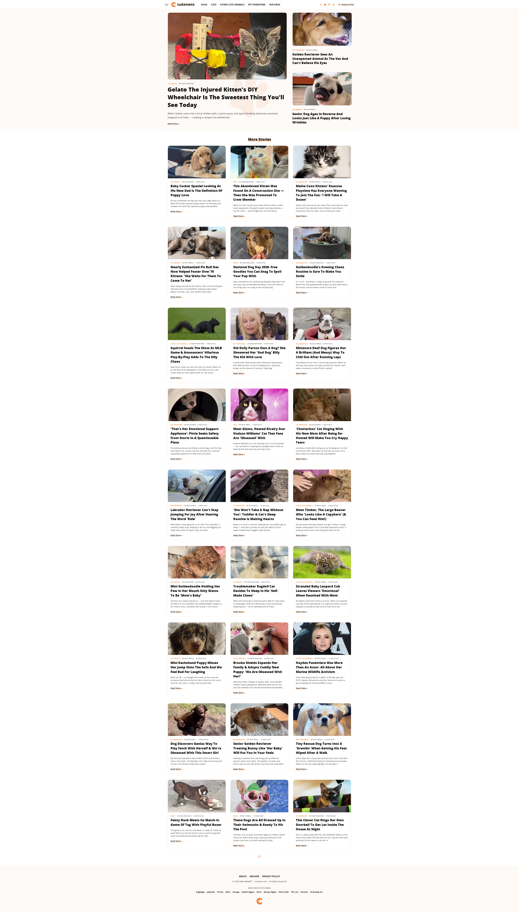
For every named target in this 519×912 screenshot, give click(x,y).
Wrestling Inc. (316, 892)
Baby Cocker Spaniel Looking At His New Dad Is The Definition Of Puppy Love (196, 190)
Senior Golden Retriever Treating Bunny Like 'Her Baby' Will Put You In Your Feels (257, 748)
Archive (254, 876)
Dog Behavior (298, 50)
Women (304, 892)
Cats (213, 4)
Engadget (200, 892)
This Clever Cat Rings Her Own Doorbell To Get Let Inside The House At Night (320, 824)
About (243, 876)
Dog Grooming (302, 739)
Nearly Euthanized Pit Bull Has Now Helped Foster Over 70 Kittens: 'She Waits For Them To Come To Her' (196, 274)
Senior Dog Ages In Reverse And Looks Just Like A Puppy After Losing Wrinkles (321, 118)
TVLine (220, 892)
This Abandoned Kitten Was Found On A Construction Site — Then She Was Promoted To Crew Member (258, 193)
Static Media (245, 881)
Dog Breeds (297, 110)
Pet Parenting (257, 4)
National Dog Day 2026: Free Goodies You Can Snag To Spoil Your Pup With (257, 271)
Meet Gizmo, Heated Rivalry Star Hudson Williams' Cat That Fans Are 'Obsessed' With (259, 433)
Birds (173, 816)
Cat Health (172, 84)
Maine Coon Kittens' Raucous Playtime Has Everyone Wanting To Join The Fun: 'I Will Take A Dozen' (321, 193)
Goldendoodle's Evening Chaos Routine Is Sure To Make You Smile (320, 271)
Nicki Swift (284, 892)
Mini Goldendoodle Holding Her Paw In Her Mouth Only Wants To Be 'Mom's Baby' (195, 590)
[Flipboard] (329, 4)
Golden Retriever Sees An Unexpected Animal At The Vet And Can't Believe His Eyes (320, 58)
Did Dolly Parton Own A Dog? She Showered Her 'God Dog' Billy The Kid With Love (259, 352)
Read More (173, 123)
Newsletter (347, 4)
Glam (227, 892)
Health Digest (248, 892)
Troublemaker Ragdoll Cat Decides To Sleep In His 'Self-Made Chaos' (255, 590)
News (235, 263)
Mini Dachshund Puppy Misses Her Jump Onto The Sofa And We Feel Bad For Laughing (196, 667)
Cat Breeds (237, 582)
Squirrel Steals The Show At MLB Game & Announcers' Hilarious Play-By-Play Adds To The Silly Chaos (196, 355)
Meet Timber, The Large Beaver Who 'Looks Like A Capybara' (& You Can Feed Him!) (321, 514)
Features (274, 4)
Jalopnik (211, 892)
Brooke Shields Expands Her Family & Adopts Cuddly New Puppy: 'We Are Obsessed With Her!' (257, 669)
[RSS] (333, 4)
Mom (259, 892)
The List (294, 892)
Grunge (236, 892)
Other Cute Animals (232, 4)
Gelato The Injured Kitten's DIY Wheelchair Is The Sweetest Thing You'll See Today (226, 97)
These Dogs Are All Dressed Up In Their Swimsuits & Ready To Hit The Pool (259, 824)
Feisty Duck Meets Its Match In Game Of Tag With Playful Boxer (196, 822)
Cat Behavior (301, 182)
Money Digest (270, 892)
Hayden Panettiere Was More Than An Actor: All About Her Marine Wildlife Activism (319, 667)
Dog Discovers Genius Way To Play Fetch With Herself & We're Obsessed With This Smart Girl (196, 748)
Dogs (204, 4)
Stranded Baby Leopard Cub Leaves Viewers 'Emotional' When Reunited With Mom (318, 590)
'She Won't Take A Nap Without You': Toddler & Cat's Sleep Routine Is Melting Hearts (258, 514)
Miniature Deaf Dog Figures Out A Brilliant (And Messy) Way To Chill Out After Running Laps (321, 352)
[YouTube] (325, 4)
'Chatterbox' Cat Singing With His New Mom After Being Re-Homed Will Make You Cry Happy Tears (322, 435)
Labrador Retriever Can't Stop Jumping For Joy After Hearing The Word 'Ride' (194, 514)
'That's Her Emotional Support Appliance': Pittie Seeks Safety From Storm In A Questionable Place (195, 435)
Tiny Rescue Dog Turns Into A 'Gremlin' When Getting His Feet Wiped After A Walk (321, 748)
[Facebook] (320, 4)
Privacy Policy (271, 876)
